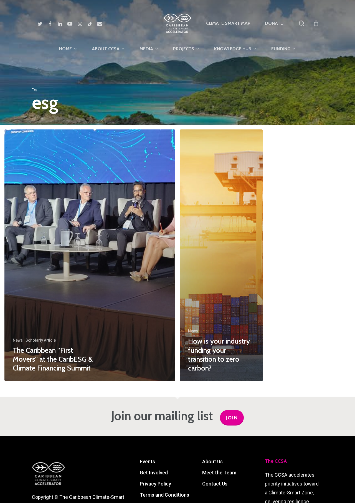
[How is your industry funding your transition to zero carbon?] (221, 255)
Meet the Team (219, 473)
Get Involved (154, 473)
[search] (301, 23)
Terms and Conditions (164, 495)
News (18, 340)
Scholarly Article (41, 340)
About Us (212, 461)
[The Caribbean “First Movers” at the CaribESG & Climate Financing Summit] (89, 255)
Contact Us (214, 484)
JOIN (232, 418)
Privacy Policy (155, 484)
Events (147, 461)
